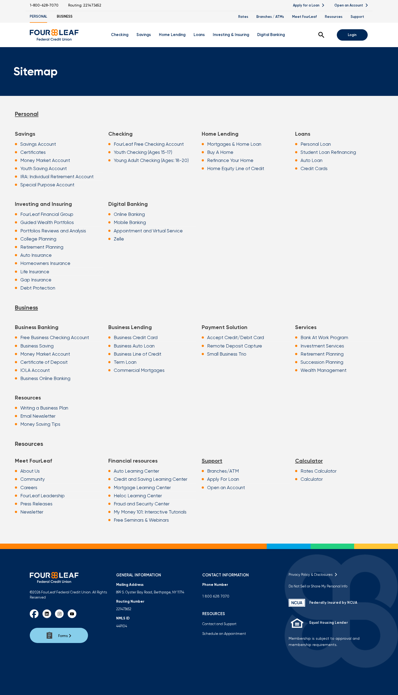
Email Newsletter (38, 416)
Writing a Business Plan (44, 408)
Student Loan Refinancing (328, 152)
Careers (28, 487)
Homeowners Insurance (45, 263)
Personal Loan (316, 144)
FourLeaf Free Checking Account (149, 144)
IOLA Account (35, 370)
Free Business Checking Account (54, 337)
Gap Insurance (35, 279)
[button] (321, 35)
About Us (30, 471)
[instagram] (59, 613)
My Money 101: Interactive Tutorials (150, 512)
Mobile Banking (130, 222)
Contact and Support (219, 624)
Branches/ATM (223, 471)
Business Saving (37, 346)
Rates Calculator (319, 471)
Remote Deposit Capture (234, 346)
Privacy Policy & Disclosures (311, 575)
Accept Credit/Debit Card (235, 337)
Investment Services (322, 346)
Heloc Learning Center (138, 495)
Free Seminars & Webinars (141, 520)
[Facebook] (34, 613)
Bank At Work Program (324, 337)
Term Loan (125, 362)
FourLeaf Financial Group (46, 214)
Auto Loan (311, 160)
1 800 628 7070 (215, 596)
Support (357, 17)
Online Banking (129, 214)
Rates (243, 17)
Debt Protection (37, 288)
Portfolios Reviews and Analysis (53, 230)
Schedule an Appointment (224, 634)
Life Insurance (34, 271)
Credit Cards (314, 168)
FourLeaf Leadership (42, 495)
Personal (38, 16)
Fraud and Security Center (141, 503)
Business (65, 16)
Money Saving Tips (40, 424)
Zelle (119, 239)
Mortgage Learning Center (142, 487)
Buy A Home (220, 152)
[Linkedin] (47, 613)
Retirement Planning (41, 247)
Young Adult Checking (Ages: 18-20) (151, 160)
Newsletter (31, 512)
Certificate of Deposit (44, 362)
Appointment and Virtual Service (148, 230)
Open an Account (349, 5)
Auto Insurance (36, 255)
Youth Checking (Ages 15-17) (143, 152)
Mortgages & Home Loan (234, 144)
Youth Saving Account (43, 168)
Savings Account (38, 144)
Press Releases (36, 503)
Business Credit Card (136, 337)
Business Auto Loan (134, 346)
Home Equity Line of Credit (235, 168)
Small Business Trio (226, 354)
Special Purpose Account (47, 184)
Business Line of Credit (137, 354)
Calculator (309, 460)
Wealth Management (324, 370)
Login (352, 35)
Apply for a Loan (306, 5)
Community (32, 479)
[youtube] (72, 613)
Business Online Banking (45, 378)
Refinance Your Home (230, 160)
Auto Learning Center (136, 471)
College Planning (38, 239)
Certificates (33, 152)
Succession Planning (322, 362)
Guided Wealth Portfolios (47, 222)
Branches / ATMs (270, 17)
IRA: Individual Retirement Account (57, 176)
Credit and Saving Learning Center (150, 479)
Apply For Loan (223, 479)
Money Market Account (45, 160)
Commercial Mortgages (139, 370)
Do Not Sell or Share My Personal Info (318, 586)
